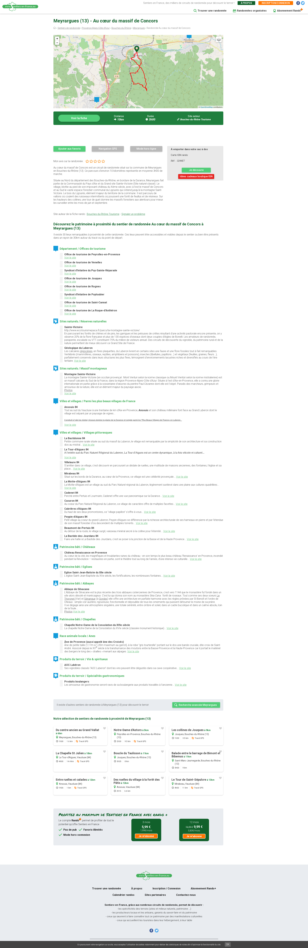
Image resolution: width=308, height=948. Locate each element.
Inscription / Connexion (166, 888)
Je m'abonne (146, 836)
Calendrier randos (123, 894)
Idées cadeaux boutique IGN (196, 176)
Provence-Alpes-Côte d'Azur (96, 28)
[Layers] (219, 39)
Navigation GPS (108, 148)
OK (227, 944)
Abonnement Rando (289, 10)
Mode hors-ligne (146, 148)
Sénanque (89, 598)
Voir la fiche (79, 118)
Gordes (103, 598)
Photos (68, 390)
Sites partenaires (155, 894)
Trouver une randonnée (212, 10)
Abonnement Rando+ (203, 888)
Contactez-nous (186, 894)
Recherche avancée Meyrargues (198, 704)
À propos (246, 3)
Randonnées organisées (252, 10)
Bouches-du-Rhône (121, 28)
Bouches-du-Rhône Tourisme (195, 119)
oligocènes (86, 351)
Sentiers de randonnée (69, 28)
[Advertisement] (138, 135)
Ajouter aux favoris (69, 148)
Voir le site (70, 257)
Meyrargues (139, 28)
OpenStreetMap (206, 107)
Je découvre (196, 170)
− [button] (57, 42)
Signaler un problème (133, 214)
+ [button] (57, 38)
